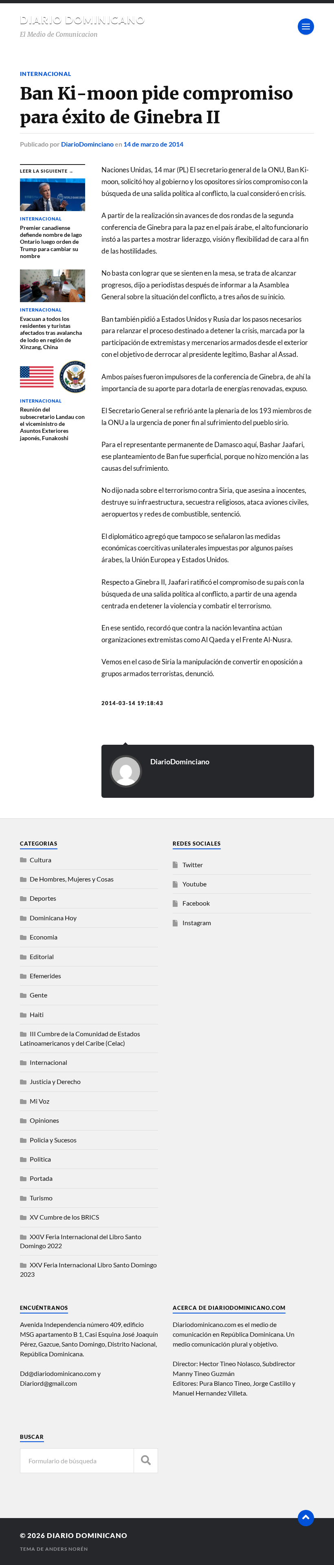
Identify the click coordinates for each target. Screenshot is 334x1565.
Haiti (37, 1014)
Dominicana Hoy (53, 918)
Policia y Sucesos (53, 1140)
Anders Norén (66, 1549)
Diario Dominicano (82, 19)
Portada (41, 1178)
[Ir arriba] (306, 1518)
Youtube (194, 884)
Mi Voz (39, 1101)
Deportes (43, 898)
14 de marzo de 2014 (153, 144)
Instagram (196, 922)
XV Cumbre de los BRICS (64, 1217)
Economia (43, 937)
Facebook (196, 903)
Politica (40, 1159)
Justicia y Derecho (55, 1081)
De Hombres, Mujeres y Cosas (72, 879)
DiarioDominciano (87, 144)
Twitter (192, 864)
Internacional (45, 73)
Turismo (41, 1198)
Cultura (40, 860)
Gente (38, 995)
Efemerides (45, 976)
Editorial (42, 956)
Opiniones (44, 1120)
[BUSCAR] (146, 1460)
